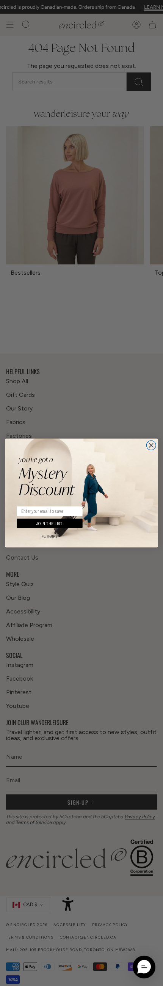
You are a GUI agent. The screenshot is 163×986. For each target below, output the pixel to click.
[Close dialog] (151, 445)
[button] (144, 967)
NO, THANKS (50, 536)
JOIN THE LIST (49, 523)
